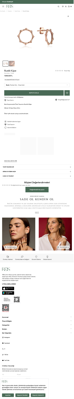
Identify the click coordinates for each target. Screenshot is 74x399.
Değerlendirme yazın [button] (36, 190)
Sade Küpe (17, 11)
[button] (3, 6)
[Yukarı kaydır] (69, 390)
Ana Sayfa (2, 11)
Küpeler (10, 11)
